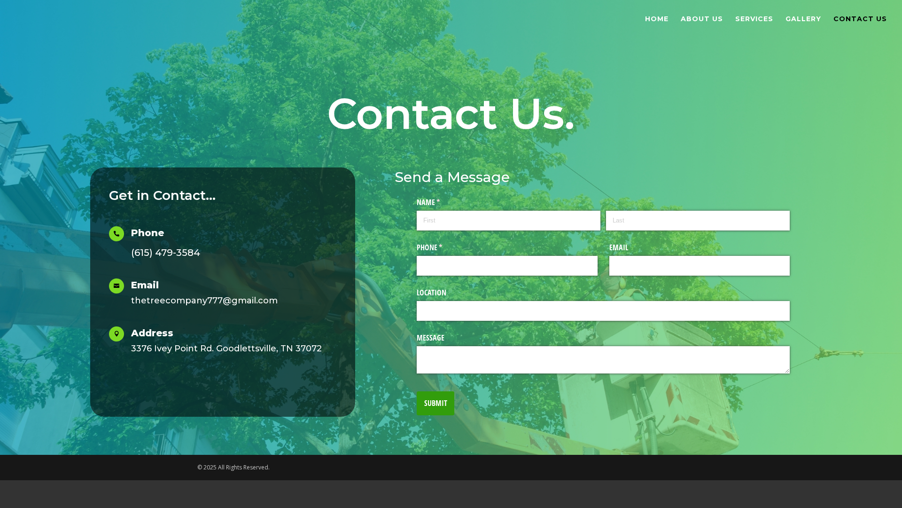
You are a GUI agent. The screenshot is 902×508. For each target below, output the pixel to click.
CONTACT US (860, 19)
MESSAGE (430, 338)
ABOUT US (702, 19)
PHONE (442, 247)
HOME (657, 19)
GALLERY (803, 19)
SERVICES (754, 19)
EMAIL (618, 247)
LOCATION (431, 292)
